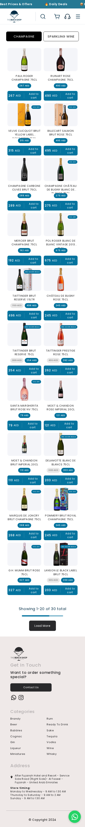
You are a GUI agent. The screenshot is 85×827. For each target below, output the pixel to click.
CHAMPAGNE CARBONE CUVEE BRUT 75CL (24, 188)
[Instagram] (20, 698)
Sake (50, 730)
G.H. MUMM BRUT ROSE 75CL (24, 572)
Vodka (51, 742)
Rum (50, 718)
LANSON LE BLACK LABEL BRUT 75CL (60, 572)
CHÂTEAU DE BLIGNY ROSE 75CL (60, 297)
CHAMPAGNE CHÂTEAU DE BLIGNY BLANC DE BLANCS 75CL (61, 188)
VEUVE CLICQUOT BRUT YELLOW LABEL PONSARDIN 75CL (24, 133)
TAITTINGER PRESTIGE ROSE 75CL (60, 352)
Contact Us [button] (31, 687)
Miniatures (17, 754)
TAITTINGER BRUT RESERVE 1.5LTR (24, 297)
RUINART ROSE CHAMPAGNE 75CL (60, 78)
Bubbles (16, 730)
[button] (42, 16)
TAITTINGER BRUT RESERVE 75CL (24, 352)
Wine (50, 748)
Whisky (52, 754)
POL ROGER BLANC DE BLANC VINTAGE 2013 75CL (61, 243)
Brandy (15, 718)
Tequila (52, 736)
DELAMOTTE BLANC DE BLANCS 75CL (61, 462)
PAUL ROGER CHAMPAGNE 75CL (24, 78)
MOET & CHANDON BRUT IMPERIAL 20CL (24, 462)
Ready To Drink (57, 724)
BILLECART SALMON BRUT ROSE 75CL (60, 132)
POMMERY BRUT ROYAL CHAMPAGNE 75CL (60, 517)
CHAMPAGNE (24, 36)
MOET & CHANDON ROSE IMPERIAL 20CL (61, 407)
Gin (12, 742)
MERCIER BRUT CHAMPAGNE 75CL (24, 242)
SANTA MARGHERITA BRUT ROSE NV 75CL (24, 407)
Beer (13, 724)
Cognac (16, 736)
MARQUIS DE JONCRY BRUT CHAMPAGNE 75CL (24, 517)
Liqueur (15, 748)
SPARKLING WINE (61, 36)
